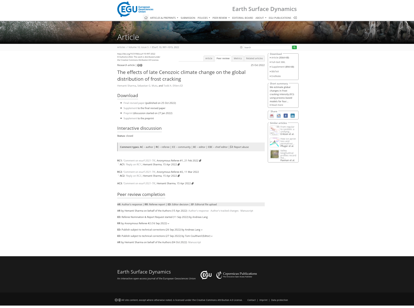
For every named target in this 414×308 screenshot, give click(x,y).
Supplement (130, 108)
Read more (277, 104)
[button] (241, 47)
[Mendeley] (272, 115)
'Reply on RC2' (134, 175)
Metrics (238, 58)
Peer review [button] (220, 17)
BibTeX (275, 71)
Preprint (128, 113)
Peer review (223, 58)
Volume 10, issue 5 (139, 47)
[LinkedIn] (292, 115)
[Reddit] (279, 115)
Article (208, 58)
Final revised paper (134, 102)
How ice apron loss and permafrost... (288, 141)
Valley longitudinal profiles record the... (288, 154)
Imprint (263, 300)
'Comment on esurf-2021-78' (139, 160)
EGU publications (280, 17)
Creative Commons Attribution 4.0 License (219, 300)
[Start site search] (294, 47)
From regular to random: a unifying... (287, 129)
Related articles (254, 58)
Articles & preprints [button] (163, 17)
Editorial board (242, 17)
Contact (251, 300)
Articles (121, 47)
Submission (188, 17)
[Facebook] (285, 115)
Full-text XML (278, 62)
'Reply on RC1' (134, 164)
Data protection (279, 300)
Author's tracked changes (225, 210)
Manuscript (246, 210)
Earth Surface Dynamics (264, 9)
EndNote (276, 76)
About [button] (260, 17)
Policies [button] (203, 17)
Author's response (198, 210)
